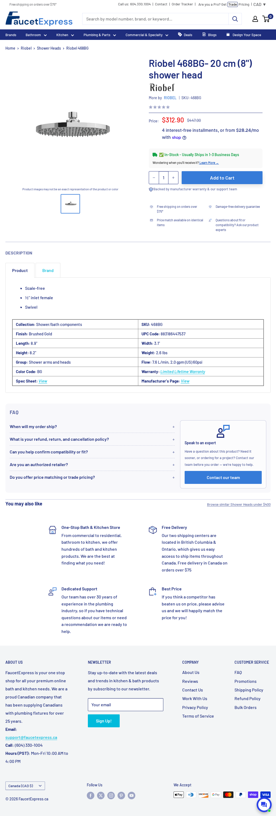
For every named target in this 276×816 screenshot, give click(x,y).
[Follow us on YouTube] (131, 795)
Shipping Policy (248, 689)
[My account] (255, 19)
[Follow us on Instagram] (111, 795)
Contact (161, 4)
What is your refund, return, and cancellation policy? (59, 439)
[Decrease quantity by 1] (154, 178)
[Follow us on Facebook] (90, 795)
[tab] (19, 270)
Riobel (26, 48)
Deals (188, 35)
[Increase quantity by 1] (173, 178)
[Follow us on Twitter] (101, 795)
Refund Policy (247, 698)
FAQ (238, 672)
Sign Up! (104, 720)
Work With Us (194, 698)
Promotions (245, 681)
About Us (190, 672)
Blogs (212, 35)
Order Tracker (182, 4)
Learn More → (209, 162)
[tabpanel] (138, 335)
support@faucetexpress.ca (31, 737)
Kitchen (62, 35)
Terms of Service (198, 715)
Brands (10, 35)
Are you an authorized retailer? (39, 464)
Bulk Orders (245, 707)
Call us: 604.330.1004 (134, 4)
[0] (266, 19)
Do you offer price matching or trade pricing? (52, 477)
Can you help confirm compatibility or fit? (49, 451)
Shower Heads (49, 48)
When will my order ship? (33, 426)
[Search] (235, 19)
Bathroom (33, 35)
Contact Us (192, 689)
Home (10, 48)
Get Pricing (223, 4)
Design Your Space (246, 35)
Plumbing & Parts (97, 35)
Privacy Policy (195, 707)
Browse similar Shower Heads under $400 (239, 504)
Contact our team (223, 477)
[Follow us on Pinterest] (121, 795)
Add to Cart (222, 178)
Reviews (190, 681)
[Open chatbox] (264, 804)
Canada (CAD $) (20, 785)
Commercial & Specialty (144, 35)
